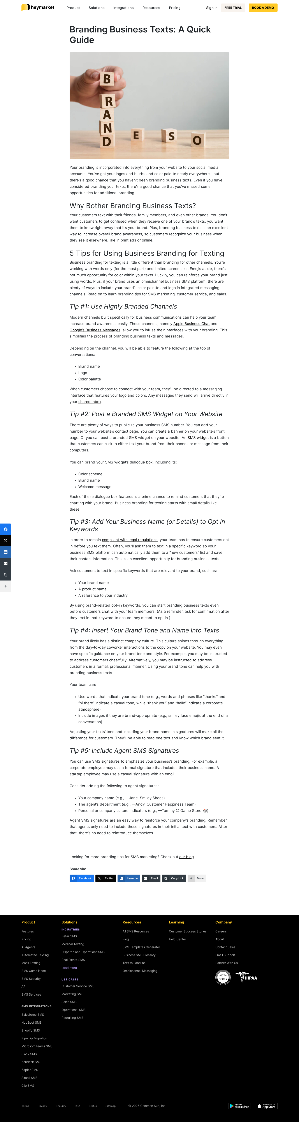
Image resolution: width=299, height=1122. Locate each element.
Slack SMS (29, 1054)
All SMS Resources (136, 931)
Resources (151, 7)
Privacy (42, 1106)
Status (93, 1106)
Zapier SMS (29, 1070)
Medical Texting (73, 944)
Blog (126, 939)
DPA (77, 1106)
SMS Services (31, 994)
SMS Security (31, 978)
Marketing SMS (72, 994)
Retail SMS (69, 936)
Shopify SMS (30, 1030)
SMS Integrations (36, 1006)
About (219, 939)
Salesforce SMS (32, 1014)
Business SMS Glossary (139, 955)
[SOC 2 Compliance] (237, 977)
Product (73, 7)
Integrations (123, 7)
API (23, 986)
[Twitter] (5, 540)
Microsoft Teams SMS (37, 1046)
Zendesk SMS (31, 1062)
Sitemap (111, 1106)
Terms (25, 1106)
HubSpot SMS (31, 1022)
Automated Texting (35, 955)
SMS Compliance (33, 971)
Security (61, 1106)
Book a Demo (263, 7)
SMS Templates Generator (141, 947)
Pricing (175, 7)
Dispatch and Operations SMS (83, 952)
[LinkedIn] (5, 552)
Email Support (225, 955)
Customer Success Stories (187, 931)
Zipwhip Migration (34, 1038)
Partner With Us (226, 963)
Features (27, 931)
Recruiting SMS (72, 1017)
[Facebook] (5, 529)
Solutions (97, 7)
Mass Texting (30, 963)
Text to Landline (134, 963)
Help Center (177, 939)
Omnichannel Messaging (140, 971)
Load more (69, 967)
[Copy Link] (5, 575)
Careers (221, 931)
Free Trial (233, 7)
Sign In (212, 8)
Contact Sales (225, 947)
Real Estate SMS (73, 960)
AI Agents (28, 947)
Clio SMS (27, 1085)
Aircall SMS (29, 1077)
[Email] (5, 563)
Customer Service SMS (78, 986)
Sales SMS (69, 1002)
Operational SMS (74, 1010)
